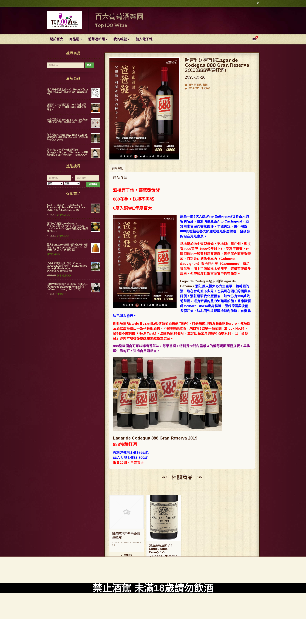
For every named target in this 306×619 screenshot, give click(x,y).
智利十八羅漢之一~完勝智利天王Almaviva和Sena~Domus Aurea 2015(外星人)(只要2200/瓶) (67, 207)
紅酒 (205, 84)
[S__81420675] (144, 109)
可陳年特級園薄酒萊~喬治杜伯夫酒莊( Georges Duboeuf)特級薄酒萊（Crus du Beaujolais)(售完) (67, 287)
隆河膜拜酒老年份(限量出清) (126, 535)
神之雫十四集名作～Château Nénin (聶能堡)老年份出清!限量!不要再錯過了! (67, 92)
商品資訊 (117, 168)
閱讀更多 (126, 555)
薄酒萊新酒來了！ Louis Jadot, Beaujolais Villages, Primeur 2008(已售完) (163, 552)
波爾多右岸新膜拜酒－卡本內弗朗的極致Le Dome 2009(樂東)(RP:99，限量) (67, 107)
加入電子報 (144, 39)
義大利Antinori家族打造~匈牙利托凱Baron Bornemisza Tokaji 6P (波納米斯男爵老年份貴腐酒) (67, 247)
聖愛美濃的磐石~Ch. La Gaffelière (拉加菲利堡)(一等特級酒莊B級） (67, 121)
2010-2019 (194, 88)
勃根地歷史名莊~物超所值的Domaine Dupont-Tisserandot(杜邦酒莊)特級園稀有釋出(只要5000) (67, 152)
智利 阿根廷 (195, 84)
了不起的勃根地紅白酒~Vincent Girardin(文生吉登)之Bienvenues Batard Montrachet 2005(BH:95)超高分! (67, 267)
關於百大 (56, 39)
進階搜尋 (93, 184)
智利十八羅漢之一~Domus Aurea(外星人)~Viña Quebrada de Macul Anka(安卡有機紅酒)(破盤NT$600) (67, 227)
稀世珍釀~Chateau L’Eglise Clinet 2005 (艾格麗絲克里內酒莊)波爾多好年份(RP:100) (67, 137)
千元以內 (206, 88)
